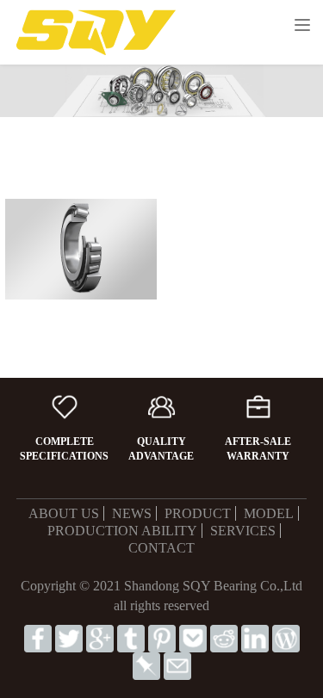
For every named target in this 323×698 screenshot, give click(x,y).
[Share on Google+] (100, 637)
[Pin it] (162, 637)
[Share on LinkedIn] (255, 637)
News (132, 513)
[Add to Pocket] (193, 637)
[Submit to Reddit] (224, 637)
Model (269, 513)
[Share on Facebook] (38, 637)
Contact (161, 547)
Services (243, 530)
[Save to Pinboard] (146, 665)
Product (198, 513)
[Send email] (177, 665)
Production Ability (122, 530)
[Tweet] (69, 637)
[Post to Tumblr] (131, 637)
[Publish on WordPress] (286, 637)
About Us (63, 513)
